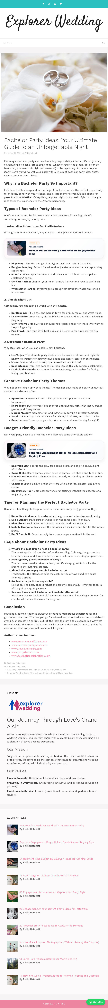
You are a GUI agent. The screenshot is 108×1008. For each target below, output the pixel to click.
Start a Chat (98, 1002)
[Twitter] (60, 3)
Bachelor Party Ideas (16, 663)
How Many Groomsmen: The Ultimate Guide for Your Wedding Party (36, 670)
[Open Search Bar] (103, 42)
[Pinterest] (55, 3)
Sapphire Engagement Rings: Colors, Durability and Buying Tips (63, 454)
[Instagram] (49, 3)
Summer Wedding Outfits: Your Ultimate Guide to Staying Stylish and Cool (40, 673)
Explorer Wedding (54, 22)
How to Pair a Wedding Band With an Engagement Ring (62, 252)
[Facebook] (43, 3)
